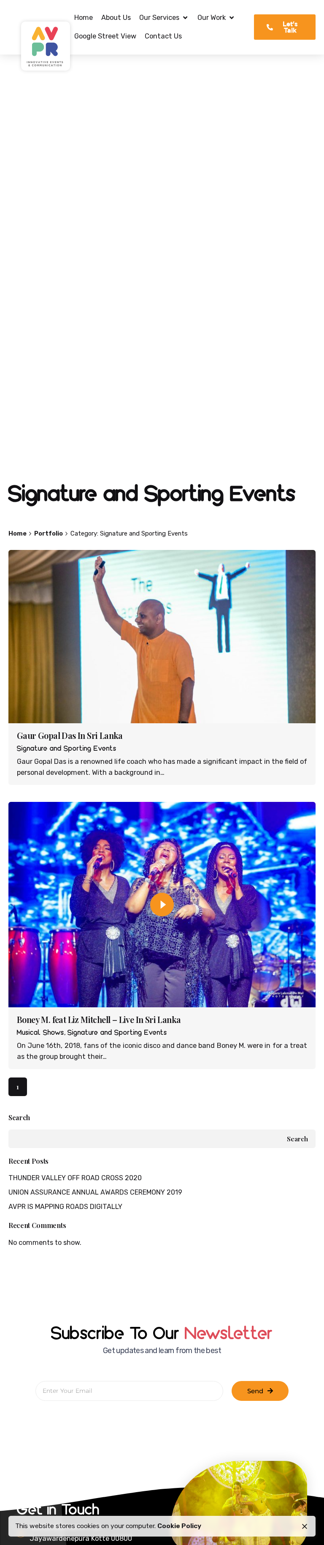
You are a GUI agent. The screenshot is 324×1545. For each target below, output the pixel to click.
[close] (304, 1526)
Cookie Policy (179, 1526)
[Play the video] (162, 904)
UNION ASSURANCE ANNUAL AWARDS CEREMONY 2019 (95, 1192)
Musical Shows (40, 1032)
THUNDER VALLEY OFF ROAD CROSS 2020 (75, 1178)
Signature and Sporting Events (66, 748)
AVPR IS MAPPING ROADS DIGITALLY (65, 1207)
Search (19, 1117)
